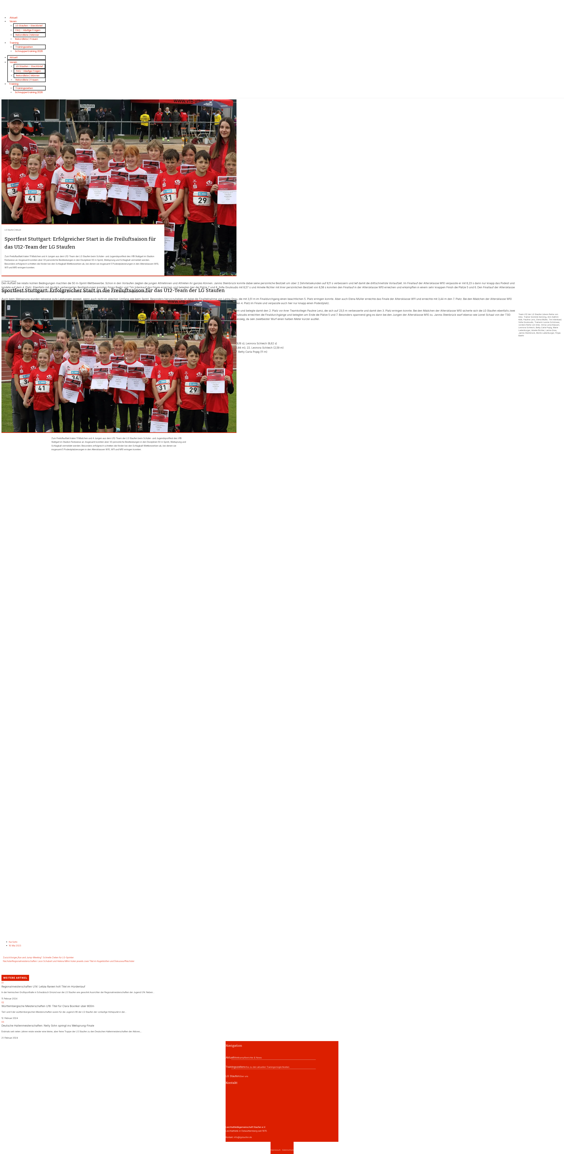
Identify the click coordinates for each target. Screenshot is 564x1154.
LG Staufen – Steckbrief (29, 25)
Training (14, 42)
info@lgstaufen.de (243, 1137)
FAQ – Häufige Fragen (27, 30)
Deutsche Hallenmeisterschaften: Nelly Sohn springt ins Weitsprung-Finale (47, 1025)
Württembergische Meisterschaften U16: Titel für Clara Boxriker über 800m (47, 1006)
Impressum (276, 1150)
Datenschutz (288, 1150)
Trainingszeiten (24, 47)
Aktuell (13, 57)
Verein (13, 21)
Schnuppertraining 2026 (29, 51)
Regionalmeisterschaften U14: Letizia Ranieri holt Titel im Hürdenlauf (43, 986)
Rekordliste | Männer (27, 35)
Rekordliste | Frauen (26, 39)
